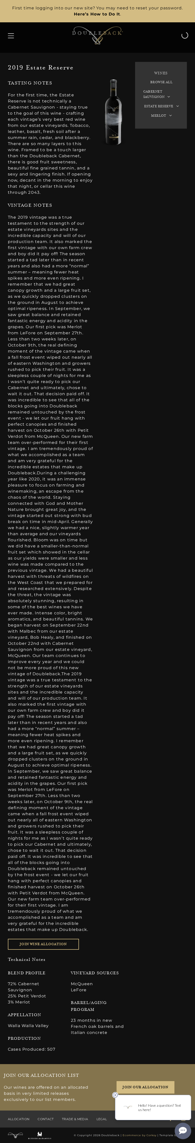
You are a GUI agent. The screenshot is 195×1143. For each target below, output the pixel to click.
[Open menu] (11, 35)
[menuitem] (161, 82)
